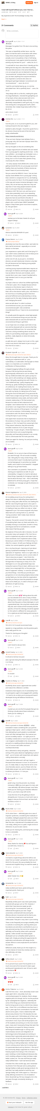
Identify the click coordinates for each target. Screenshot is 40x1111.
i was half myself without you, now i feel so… (17, 10)
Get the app (29, 1102)
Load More (5, 1087)
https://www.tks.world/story (15, 136)
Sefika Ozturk (10, 959)
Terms (24, 1098)
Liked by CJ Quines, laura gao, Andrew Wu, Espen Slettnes (22, 494)
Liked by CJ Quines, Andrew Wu (15, 811)
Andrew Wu (9, 119)
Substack (11, 1107)
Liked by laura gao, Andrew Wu (15, 654)
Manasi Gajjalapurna (12, 492)
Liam (7, 620)
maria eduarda (10, 853)
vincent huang (10, 652)
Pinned (9, 43)
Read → (3, 19)
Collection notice (32, 1098)
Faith (7, 897)
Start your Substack (15, 1102)
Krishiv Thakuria (11, 989)
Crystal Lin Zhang (11, 681)
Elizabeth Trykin (11, 352)
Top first (35, 25)
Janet (7, 721)
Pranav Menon (10, 239)
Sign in (36, 2)
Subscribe (29, 2)
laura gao (4, 12)
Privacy (18, 1098)
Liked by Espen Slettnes (13, 241)
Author (8, 121)
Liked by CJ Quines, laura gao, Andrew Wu (18, 723)
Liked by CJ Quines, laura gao (15, 622)
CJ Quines (9, 228)
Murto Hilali (9, 809)
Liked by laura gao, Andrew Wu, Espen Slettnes (19, 354)
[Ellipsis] (37, 41)
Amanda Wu (9, 883)
